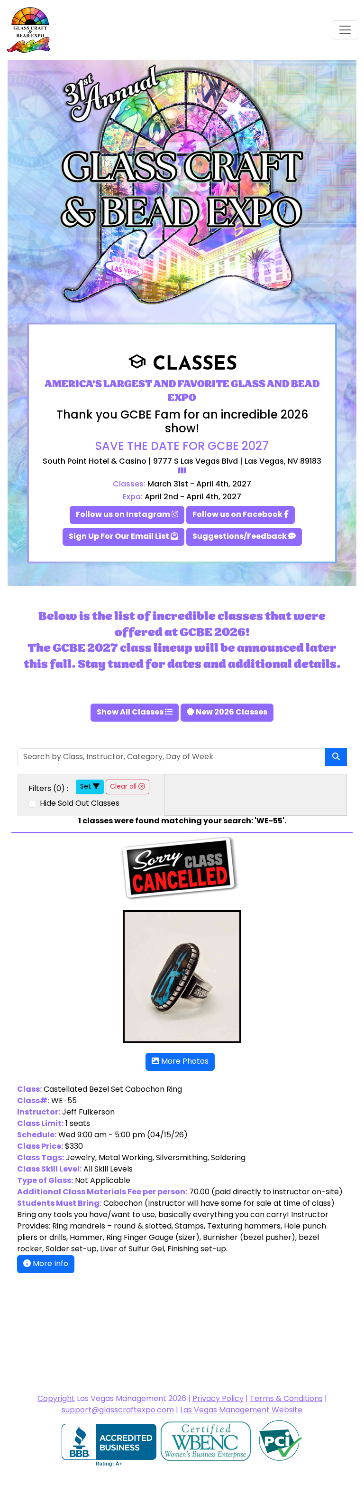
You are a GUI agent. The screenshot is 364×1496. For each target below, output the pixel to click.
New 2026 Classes (230, 712)
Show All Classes (131, 712)
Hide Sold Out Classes (78, 804)
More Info (49, 1264)
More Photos (184, 1062)
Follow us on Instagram (124, 515)
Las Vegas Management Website (241, 1410)
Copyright (56, 1399)
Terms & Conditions (286, 1399)
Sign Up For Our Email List (120, 536)
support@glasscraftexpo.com (118, 1410)
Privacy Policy (218, 1399)
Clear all (124, 786)
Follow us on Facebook (238, 515)
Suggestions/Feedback (240, 536)
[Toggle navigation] (345, 29)
